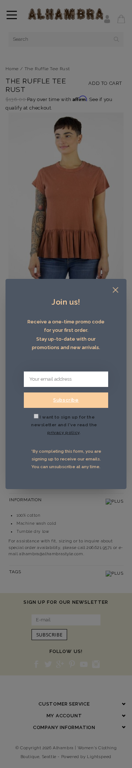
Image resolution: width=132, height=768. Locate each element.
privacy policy (63, 432)
